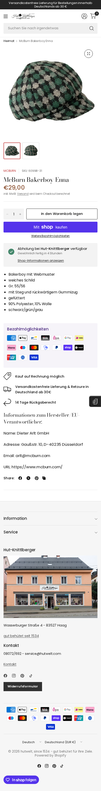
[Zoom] (88, 53)
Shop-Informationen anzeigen (41, 260)
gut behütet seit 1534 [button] (21, 636)
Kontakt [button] (10, 664)
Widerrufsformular (23, 686)
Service (11, 532)
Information (15, 518)
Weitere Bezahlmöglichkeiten (50, 236)
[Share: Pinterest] (37, 478)
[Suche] (91, 28)
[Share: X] (28, 478)
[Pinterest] (24, 675)
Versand (23, 194)
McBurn (10, 171)
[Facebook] (7, 675)
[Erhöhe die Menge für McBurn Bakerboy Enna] (20, 214)
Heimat (9, 41)
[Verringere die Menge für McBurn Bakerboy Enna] (7, 214)
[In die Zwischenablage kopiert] (44, 478)
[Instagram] (15, 675)
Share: (9, 478)
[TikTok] (32, 675)
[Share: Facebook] (20, 478)
